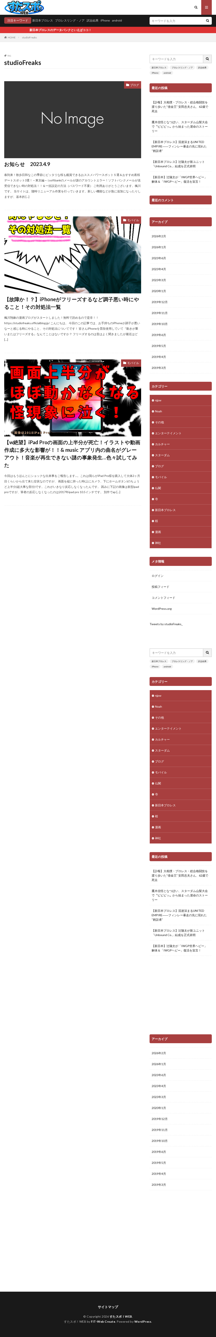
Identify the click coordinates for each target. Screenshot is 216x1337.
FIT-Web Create (103, 1321)
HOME (12, 37)
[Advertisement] (181, 996)
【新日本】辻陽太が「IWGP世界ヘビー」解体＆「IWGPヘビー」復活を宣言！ (179, 179)
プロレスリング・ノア (70, 20)
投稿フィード (160, 586)
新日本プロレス (42, 20)
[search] (207, 21)
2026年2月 (159, 236)
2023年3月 (159, 280)
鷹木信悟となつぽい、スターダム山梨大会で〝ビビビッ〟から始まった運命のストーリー (180, 126)
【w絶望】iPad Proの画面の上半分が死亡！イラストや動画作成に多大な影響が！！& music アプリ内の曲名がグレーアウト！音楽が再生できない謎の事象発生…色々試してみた (72, 453)
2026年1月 (159, 247)
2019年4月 (159, 357)
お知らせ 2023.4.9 (27, 164)
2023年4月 (159, 269)
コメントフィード (163, 597)
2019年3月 (159, 368)
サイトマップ (108, 1307)
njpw (158, 400)
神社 (158, 543)
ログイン (157, 575)
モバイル (133, 220)
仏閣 (158, 488)
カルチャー (162, 444)
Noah (158, 411)
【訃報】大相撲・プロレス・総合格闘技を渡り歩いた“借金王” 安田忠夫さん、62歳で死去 (180, 106)
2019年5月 (159, 346)
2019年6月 (159, 335)
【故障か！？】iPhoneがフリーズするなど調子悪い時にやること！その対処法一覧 (71, 303)
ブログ (134, 85)
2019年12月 (160, 302)
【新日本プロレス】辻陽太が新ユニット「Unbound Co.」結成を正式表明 (178, 164)
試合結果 (93, 20)
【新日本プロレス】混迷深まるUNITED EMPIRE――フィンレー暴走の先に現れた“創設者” (179, 146)
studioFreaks (29, 37)
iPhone (105, 20)
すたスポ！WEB (121, 1316)
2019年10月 (160, 324)
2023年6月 (159, 258)
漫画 (158, 532)
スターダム (162, 455)
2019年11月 (160, 313)
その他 (159, 422)
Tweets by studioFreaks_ (166, 624)
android (117, 20)
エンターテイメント (168, 433)
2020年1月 (159, 291)
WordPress (142, 1321)
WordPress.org (162, 608)
